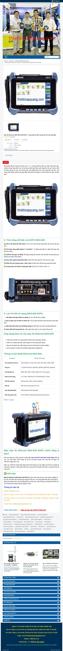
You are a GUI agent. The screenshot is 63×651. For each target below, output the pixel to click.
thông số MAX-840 (38, 524)
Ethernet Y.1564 (47, 519)
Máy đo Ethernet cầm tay (20, 531)
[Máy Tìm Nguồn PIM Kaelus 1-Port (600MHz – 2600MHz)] (12, 554)
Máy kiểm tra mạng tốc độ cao (46, 517)
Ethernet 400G (34, 526)
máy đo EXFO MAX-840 (14, 514)
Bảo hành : (11, 147)
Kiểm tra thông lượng (17, 521)
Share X (17, 139)
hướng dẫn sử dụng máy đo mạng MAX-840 (23, 524)
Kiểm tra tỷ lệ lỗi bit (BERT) (36, 519)
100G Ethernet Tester (8, 524)
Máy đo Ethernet (30, 531)
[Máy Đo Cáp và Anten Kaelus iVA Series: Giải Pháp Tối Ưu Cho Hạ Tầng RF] (31, 554)
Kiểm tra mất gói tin (8, 521)
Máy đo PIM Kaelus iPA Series (50, 563)
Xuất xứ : (11, 145)
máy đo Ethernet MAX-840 (35, 529)
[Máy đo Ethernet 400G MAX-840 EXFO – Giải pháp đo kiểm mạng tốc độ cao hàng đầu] (31, 93)
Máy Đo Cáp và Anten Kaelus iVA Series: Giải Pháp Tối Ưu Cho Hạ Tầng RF (30, 565)
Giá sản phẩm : (9, 155)
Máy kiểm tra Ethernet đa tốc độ (31, 517)
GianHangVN (57, 649)
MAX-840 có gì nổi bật (49, 524)
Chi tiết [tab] (6, 162)
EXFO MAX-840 (20, 517)
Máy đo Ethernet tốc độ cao (9, 517)
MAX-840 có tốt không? (8, 526)
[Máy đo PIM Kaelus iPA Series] (51, 554)
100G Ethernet (48, 521)
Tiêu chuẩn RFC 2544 (28, 521)
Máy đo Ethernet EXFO (8, 531)
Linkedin (25, 139)
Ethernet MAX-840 (19, 529)
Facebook (8, 139)
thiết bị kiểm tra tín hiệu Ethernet (22, 526)
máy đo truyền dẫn (47, 529)
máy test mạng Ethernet (42, 514)
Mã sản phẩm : (10, 143)
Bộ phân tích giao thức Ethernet (10, 519)
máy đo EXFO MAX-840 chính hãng (28, 514)
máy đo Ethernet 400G (51, 526)
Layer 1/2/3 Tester (39, 521)
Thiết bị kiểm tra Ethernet (24, 519)
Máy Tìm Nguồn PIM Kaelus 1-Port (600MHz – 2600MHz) (12, 564)
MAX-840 (26, 529)
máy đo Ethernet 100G (8, 529)
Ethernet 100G (41, 526)
